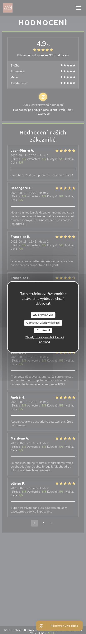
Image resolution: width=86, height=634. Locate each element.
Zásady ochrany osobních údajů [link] (44, 337)
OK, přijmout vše (43, 315)
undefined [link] (44, 342)
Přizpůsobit (43, 330)
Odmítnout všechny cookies (43, 323)
